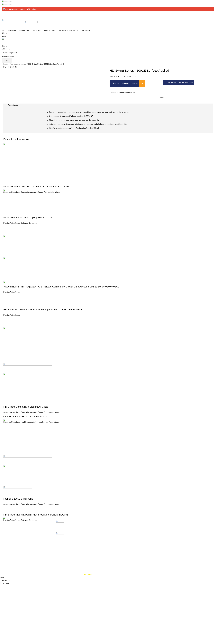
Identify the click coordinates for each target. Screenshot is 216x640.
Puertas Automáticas (18, 64)
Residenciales (187, 534)
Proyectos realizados (118, 538)
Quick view (6, 182)
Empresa (113, 526)
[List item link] (27, 544)
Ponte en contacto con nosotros (125, 83)
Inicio (5, 64)
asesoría (149, 534)
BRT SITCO (114, 542)
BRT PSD (186, 530)
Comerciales (187, 521)
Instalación (150, 526)
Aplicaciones (115, 534)
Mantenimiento (152, 530)
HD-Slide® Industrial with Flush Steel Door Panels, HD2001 (35, 514)
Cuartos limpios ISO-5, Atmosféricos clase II (27, 416)
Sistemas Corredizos (29, 223)
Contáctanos (115, 547)
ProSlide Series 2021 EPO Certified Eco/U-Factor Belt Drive (36, 186)
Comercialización (153, 521)
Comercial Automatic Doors (32, 192)
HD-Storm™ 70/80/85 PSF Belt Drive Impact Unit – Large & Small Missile (43, 309)
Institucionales (187, 542)
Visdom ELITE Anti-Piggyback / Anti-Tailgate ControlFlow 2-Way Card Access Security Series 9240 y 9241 (61, 286)
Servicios (113, 530)
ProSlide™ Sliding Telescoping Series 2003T (27, 217)
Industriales (186, 526)
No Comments (86, 527)
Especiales (186, 538)
